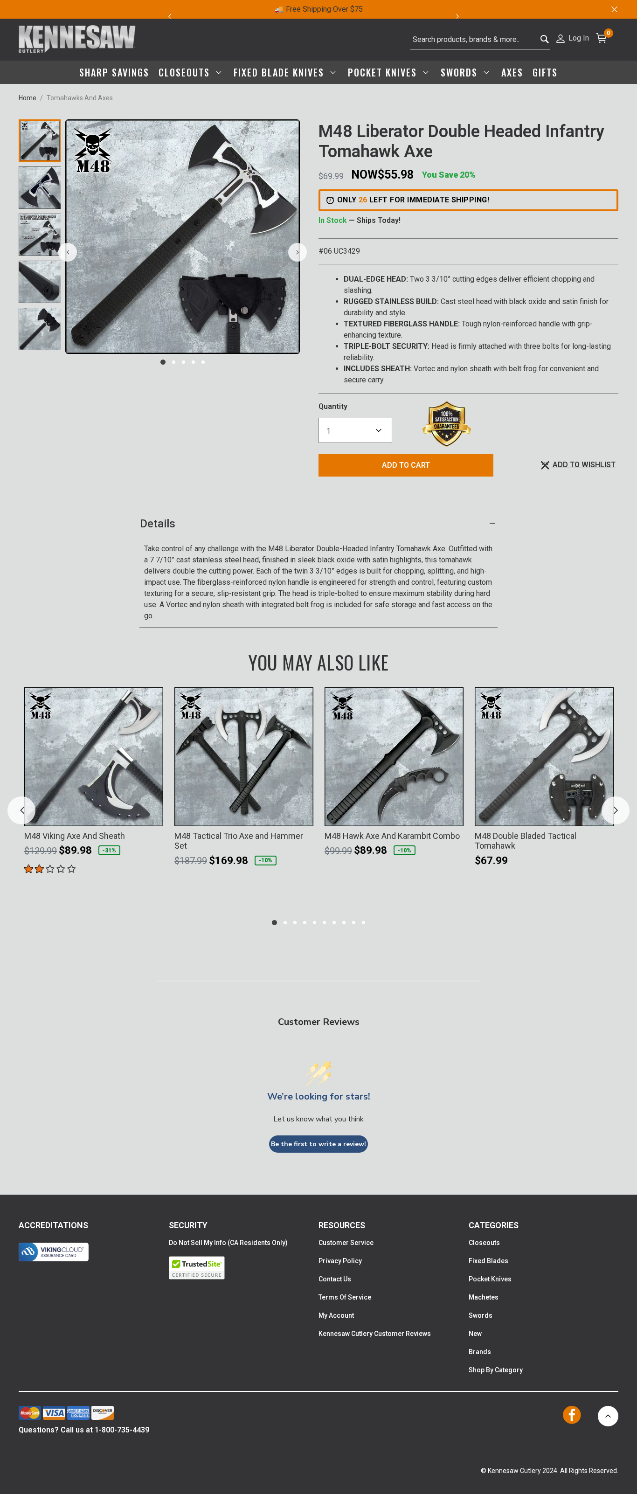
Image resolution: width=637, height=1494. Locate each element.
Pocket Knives (490, 1279)
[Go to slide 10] (363, 922)
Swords (480, 1315)
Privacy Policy (340, 1261)
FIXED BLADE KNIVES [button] (280, 72)
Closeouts (484, 1242)
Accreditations (53, 1225)
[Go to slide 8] (344, 922)
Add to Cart (406, 465)
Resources (341, 1225)
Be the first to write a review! (318, 1144)
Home (27, 98)
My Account (336, 1315)
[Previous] (169, 16)
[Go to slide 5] (203, 362)
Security (188, 1225)
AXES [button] (512, 72)
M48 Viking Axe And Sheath (74, 836)
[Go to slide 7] (334, 922)
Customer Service (346, 1242)
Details (157, 523)
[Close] (613, 9)
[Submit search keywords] (545, 40)
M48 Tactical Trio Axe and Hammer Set (238, 841)
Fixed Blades (488, 1261)
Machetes (484, 1297)
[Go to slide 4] (193, 362)
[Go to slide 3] (183, 362)
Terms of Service (344, 1297)
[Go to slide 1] (163, 362)
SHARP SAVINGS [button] (114, 72)
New (475, 1333)
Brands (480, 1352)
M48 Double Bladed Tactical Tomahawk (525, 841)
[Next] (463, 16)
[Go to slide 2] (173, 362)
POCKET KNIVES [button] (384, 72)
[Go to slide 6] (324, 922)
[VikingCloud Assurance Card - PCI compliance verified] (54, 1252)
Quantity (332, 406)
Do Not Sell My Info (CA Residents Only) (228, 1242)
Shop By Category (496, 1370)
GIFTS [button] (545, 72)
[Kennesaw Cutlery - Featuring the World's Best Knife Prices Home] (77, 39)
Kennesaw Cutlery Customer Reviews (374, 1333)
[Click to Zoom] (182, 236)
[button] (572, 37)
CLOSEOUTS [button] (186, 72)
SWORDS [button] (461, 72)
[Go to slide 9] (353, 922)
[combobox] (480, 39)
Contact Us (334, 1279)
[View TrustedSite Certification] (244, 1268)
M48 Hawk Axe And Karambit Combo (392, 836)
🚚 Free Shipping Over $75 (319, 9)
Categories (494, 1225)
